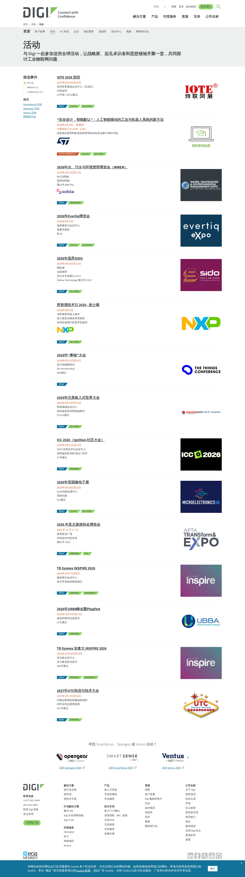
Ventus (67, 845)
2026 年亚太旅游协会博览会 (78, 524)
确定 (212, 868)
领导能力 (190, 817)
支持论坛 (109, 820)
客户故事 (40, 31)
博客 (173, 7)
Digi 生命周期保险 (74, 815)
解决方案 (139, 16)
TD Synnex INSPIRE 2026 (76, 568)
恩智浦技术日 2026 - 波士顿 (78, 304)
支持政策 (109, 824)
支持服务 (109, 829)
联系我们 (206, 7)
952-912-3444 (30, 805)
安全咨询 (28, 814)
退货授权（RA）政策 (116, 815)
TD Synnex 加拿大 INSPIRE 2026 (81, 648)
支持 (197, 16)
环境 (188, 803)
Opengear (69, 832)
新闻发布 (190, 835)
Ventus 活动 (29, 113)
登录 (181, 7)
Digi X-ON (69, 820)
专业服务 (109, 799)
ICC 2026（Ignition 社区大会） (81, 439)
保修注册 (109, 833)
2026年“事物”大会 (71, 355)
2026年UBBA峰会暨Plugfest (78, 608)
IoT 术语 (64, 31)
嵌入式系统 (110, 790)
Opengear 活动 (31, 108)
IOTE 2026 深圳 (68, 77)
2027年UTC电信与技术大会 (78, 690)
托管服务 (169, 16)
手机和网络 (110, 794)
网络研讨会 (142, 31)
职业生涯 (190, 799)
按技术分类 (70, 799)
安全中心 (116, 31)
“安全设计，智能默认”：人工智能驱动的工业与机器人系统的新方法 (110, 119)
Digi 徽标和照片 (153, 799)
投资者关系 (191, 812)
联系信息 (28, 796)
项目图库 (89, 31)
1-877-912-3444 (31, 800)
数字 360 (68, 811)
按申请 (67, 794)
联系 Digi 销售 (31, 809)
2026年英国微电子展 (73, 482)
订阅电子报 (32, 822)
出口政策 (190, 808)
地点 (188, 821)
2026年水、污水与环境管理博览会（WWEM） (92, 167)
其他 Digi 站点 (193, 830)
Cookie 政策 (83, 871)
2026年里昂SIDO (70, 258)
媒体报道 (190, 826)
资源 (185, 16)
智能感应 (69, 841)
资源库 (102, 31)
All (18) (30, 83)
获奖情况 (190, 794)
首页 (25, 24)
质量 (188, 840)
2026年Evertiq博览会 (73, 216)
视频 (128, 31)
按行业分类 (70, 790)
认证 (76, 31)
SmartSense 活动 (32, 104)
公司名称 (212, 16)
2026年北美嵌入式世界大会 (78, 397)
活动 (41, 24)
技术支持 (109, 806)
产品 (154, 16)
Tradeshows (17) (35, 92)
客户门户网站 (112, 811)
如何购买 (191, 7)
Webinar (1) (32, 87)
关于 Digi (190, 790)
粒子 (66, 836)
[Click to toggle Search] (219, 6)
